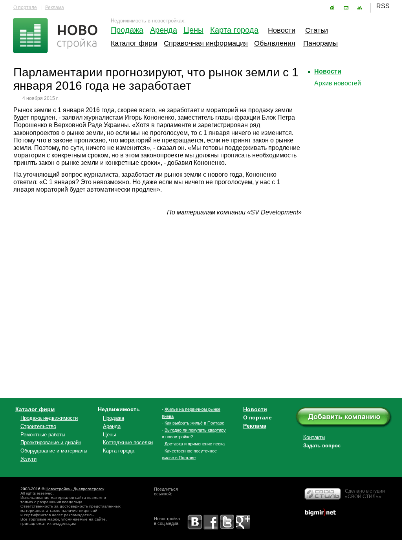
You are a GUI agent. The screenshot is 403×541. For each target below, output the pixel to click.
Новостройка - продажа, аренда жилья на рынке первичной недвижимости (56, 36)
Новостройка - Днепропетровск (75, 489)
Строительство (38, 426)
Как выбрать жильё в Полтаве (194, 423)
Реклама (54, 7)
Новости (280, 30)
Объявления (273, 43)
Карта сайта (360, 8)
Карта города (234, 30)
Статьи (316, 30)
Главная (332, 8)
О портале (25, 7)
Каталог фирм (134, 43)
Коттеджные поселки (128, 442)
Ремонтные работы (42, 435)
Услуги (28, 459)
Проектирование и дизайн (50, 442)
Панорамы (320, 43)
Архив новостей (337, 83)
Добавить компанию (349, 417)
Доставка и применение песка (195, 443)
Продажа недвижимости (49, 418)
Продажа (126, 30)
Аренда (163, 30)
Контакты (346, 8)
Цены (193, 30)
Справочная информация (206, 43)
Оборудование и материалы (53, 451)
